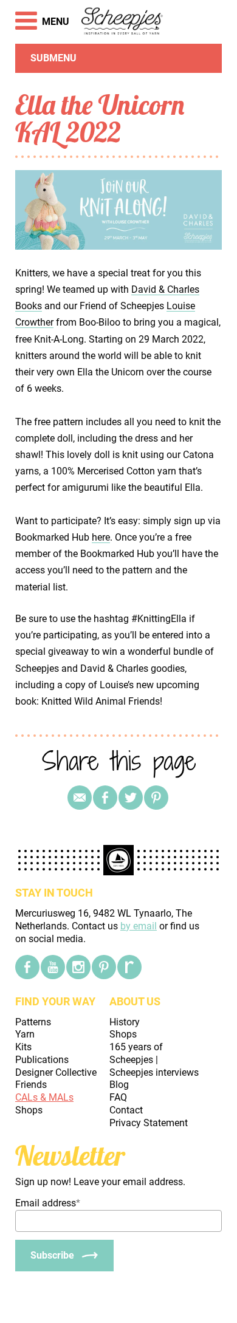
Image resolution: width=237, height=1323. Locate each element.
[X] (130, 797)
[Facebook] (27, 967)
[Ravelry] (129, 967)
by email (138, 926)
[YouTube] (53, 967)
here (101, 537)
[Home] (122, 22)
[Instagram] (78, 967)
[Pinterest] (156, 797)
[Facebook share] (105, 797)
